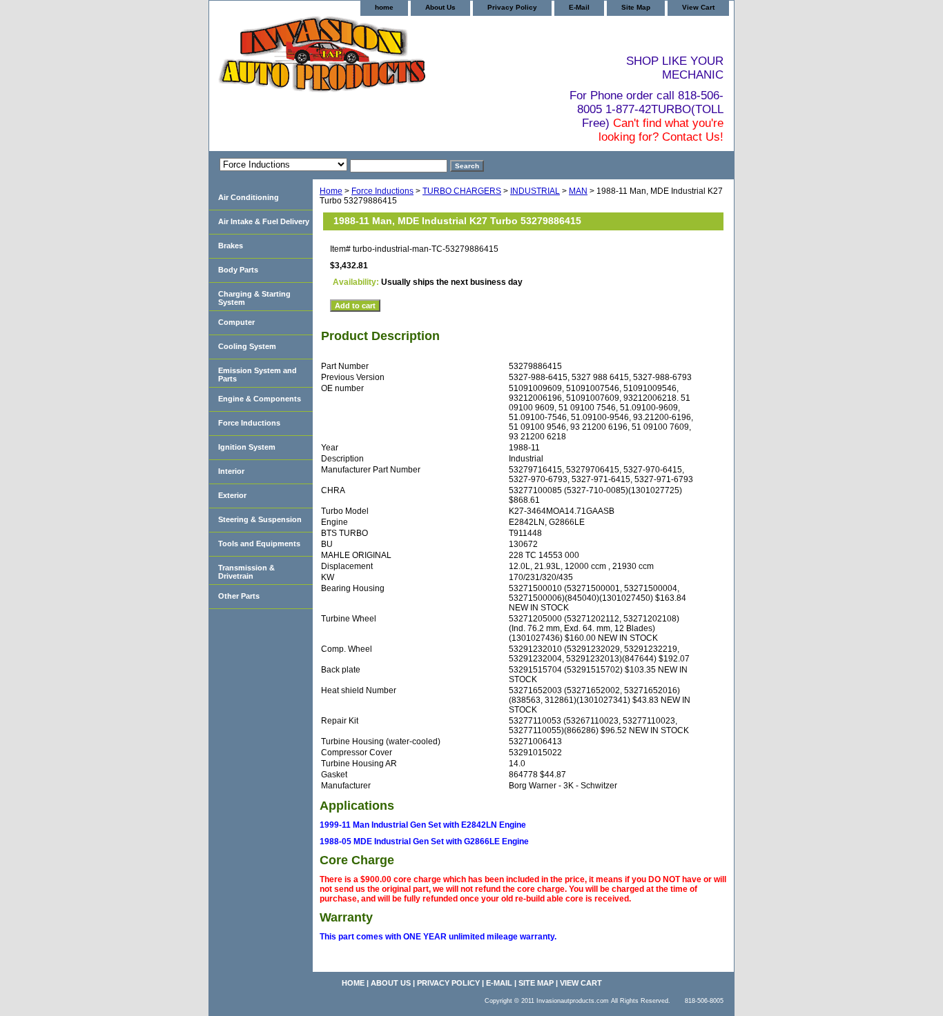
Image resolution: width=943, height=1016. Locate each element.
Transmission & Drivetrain (246, 572)
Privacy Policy (512, 7)
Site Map (635, 7)
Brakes (230, 245)
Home (331, 191)
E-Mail (579, 7)
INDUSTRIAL (535, 191)
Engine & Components (259, 399)
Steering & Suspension (260, 519)
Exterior (232, 495)
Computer (236, 322)
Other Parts (239, 596)
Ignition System (246, 447)
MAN (578, 191)
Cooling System (247, 346)
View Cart (698, 7)
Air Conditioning (248, 197)
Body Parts (238, 270)
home (384, 7)
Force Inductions (382, 191)
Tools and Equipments (259, 543)
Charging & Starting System (254, 298)
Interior (231, 471)
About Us (440, 7)
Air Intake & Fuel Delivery (263, 221)
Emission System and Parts (257, 374)
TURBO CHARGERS (461, 191)
